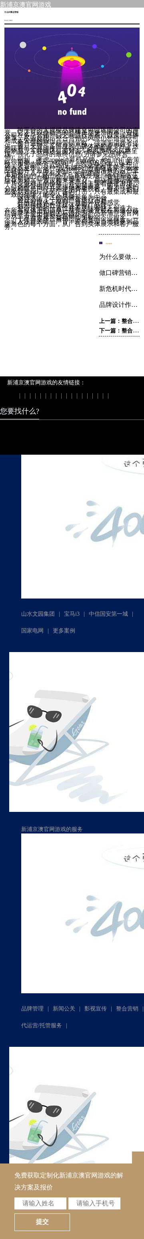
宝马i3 (72, 614)
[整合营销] (72, 126)
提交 (42, 1221)
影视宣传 (95, 1009)
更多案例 (64, 631)
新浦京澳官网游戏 (25, 4)
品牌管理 (32, 1009)
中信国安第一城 (108, 614)
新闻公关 (64, 1009)
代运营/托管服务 (41, 1025)
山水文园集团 (38, 614)
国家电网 (32, 631)
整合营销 (127, 1009)
